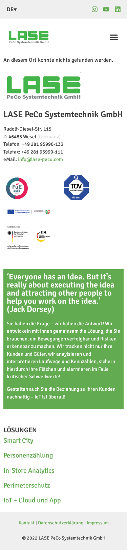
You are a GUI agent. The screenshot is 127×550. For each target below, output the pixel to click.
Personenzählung (28, 455)
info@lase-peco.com (40, 159)
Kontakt (27, 523)
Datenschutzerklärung (60, 523)
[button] (113, 37)
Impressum (98, 523)
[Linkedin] (118, 9)
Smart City (18, 440)
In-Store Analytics (29, 470)
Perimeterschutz (26, 485)
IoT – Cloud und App (32, 500)
